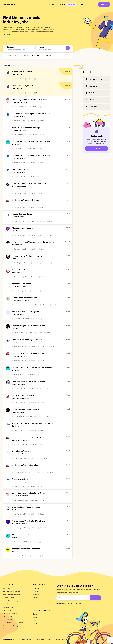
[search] (68, 48)
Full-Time (36, 588)
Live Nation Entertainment (20, 102)
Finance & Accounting (10, 613)
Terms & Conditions (25, 639)
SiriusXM (14, 342)
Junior (35, 623)
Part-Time (36, 591)
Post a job (104, 4)
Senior (35, 617)
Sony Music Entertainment (20, 398)
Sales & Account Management (12, 626)
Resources (62, 4)
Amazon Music (17, 144)
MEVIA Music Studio (18, 412)
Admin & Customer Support (11, 591)
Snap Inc (15, 551)
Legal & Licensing (8, 616)
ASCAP (14, 510)
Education (6, 604)
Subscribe (96, 148)
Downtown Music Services (20, 300)
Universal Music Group (19, 130)
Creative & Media (8, 598)
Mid (34, 620)
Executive (36, 614)
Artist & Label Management (11, 594)
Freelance (36, 601)
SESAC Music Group (18, 384)
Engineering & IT (8, 607)
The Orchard (16, 426)
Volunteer (36, 604)
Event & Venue (7, 610)
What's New (71, 4)
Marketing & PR (8, 619)
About (49, 639)
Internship (36, 598)
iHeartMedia (16, 272)
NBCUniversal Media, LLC (20, 524)
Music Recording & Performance (13, 623)
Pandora (15, 231)
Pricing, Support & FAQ (62, 639)
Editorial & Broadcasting (10, 601)
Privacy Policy (39, 639)
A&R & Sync (6, 588)
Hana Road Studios (18, 314)
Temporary (36, 594)
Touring (5, 629)
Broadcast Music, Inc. (18, 217)
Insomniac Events (17, 189)
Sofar (14, 259)
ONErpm (15, 328)
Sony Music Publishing (19, 116)
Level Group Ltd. (17, 74)
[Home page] (9, 4)
